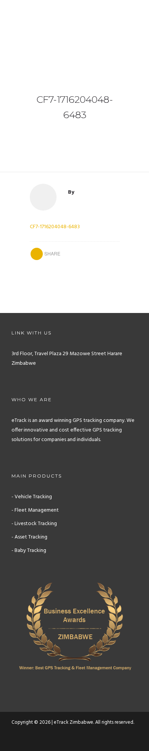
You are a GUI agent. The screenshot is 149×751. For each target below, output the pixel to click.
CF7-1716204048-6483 (55, 226)
